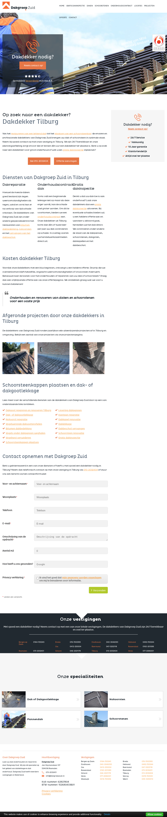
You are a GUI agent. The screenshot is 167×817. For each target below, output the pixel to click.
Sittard (58, 651)
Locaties (138, 6)
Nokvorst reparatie (16, 419)
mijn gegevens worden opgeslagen (81, 577)
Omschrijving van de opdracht (14, 538)
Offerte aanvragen (66, 161)
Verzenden (99, 590)
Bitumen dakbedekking (19, 428)
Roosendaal (133, 646)
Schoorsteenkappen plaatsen (22, 442)
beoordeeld (32, 80)
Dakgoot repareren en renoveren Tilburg (28, 410)
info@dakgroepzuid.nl (55, 776)
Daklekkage (65, 424)
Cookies (46, 793)
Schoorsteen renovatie (71, 433)
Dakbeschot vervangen (71, 428)
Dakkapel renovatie (69, 419)
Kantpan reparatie (68, 414)
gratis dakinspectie (73, 150)
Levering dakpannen (70, 410)
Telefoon (7, 510)
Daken (90, 6)
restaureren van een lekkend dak (28, 133)
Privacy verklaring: (13, 577)
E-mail (6, 523)
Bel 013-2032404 (39, 161)
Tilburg (95, 651)
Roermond (96, 646)
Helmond (132, 642)
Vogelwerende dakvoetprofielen (24, 424)
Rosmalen (23, 651)
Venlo (130, 651)
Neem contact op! (33, 65)
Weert (125, 779)
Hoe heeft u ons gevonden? (17, 563)
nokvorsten (25, 229)
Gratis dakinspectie (69, 437)
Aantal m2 (8, 550)
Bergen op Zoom (23, 643)
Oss (56, 646)
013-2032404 (91, 470)
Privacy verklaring (52, 790)
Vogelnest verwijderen (18, 437)
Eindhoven (96, 642)
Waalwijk (85, 779)
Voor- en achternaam (15, 483)
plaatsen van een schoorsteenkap (73, 133)
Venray (126, 776)
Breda (58, 642)
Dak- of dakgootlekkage (19, 414)
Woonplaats (9, 496)
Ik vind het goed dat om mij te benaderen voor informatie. (70, 579)
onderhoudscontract (49, 216)
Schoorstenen (102, 6)
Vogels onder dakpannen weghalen (25, 433)
